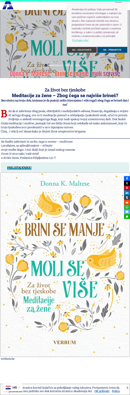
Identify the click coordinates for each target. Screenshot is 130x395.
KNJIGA (68, 65)
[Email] (127, 211)
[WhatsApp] (127, 207)
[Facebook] (127, 178)
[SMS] (127, 216)
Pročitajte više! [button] (80, 40)
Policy (116, 391)
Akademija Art (55, 65)
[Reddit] (127, 202)
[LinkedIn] (127, 192)
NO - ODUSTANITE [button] (82, 50)
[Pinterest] (127, 188)
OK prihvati (101, 391)
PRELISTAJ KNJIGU (19, 167)
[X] (127, 183)
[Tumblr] (127, 197)
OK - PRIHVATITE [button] (112, 50)
